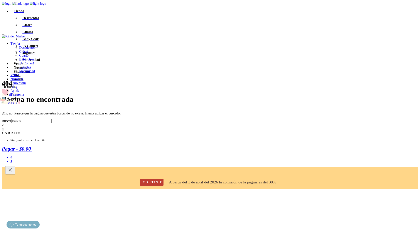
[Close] (10, 170)
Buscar (6, 121)
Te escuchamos (26, 224)
